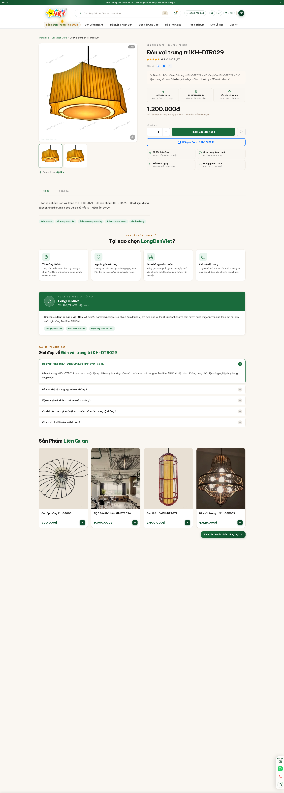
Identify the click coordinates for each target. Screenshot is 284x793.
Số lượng (152, 125)
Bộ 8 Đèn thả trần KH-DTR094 (112, 513)
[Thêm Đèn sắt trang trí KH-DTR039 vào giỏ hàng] (240, 522)
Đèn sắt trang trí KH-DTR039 (217, 513)
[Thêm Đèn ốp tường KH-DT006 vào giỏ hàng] (82, 522)
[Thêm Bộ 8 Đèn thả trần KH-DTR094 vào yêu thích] (135, 453)
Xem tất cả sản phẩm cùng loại (221, 534)
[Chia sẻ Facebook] (164, 66)
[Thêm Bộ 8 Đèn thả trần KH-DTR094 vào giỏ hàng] (135, 522)
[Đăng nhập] (212, 13)
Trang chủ (44, 37)
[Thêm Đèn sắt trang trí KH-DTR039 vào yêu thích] (240, 453)
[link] (63, 488)
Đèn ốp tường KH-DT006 (56, 513)
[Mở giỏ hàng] (241, 13)
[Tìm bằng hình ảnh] (175, 13)
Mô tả (46, 190)
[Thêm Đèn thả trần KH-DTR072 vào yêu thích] (188, 453)
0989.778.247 (196, 13)
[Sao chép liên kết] (170, 66)
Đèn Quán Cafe (59, 37)
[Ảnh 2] (75, 156)
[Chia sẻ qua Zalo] (158, 66)
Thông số (63, 190)
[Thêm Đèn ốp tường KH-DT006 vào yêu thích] (83, 453)
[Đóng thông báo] (280, 2)
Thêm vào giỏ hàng (203, 131)
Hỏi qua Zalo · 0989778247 (198, 142)
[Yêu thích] (219, 13)
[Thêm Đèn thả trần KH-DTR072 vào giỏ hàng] (187, 522)
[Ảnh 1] (50, 156)
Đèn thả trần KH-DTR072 (162, 513)
